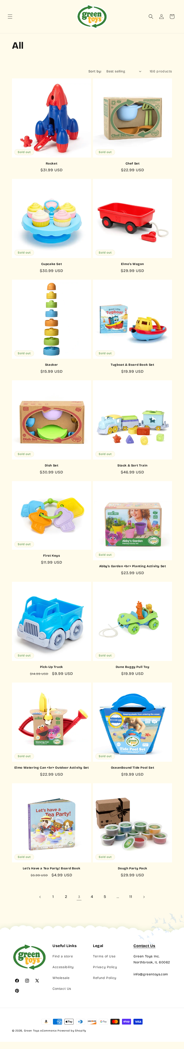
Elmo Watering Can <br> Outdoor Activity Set (51, 768)
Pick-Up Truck (51, 667)
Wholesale (60, 978)
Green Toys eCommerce (40, 1030)
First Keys (51, 556)
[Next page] (143, 897)
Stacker (51, 365)
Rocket (52, 163)
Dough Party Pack (132, 868)
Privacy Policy (105, 967)
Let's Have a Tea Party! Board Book (51, 868)
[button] (10, 16)
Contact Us (61, 989)
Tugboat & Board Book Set (132, 365)
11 (130, 896)
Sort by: (95, 71)
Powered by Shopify (72, 1030)
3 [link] (79, 897)
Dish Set (51, 465)
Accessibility (63, 967)
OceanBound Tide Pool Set (132, 768)
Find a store (62, 956)
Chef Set (133, 163)
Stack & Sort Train (132, 465)
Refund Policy (104, 978)
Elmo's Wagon (132, 264)
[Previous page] (40, 897)
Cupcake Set (51, 264)
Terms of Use (104, 956)
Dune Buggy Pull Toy (132, 667)
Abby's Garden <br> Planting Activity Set (132, 566)
